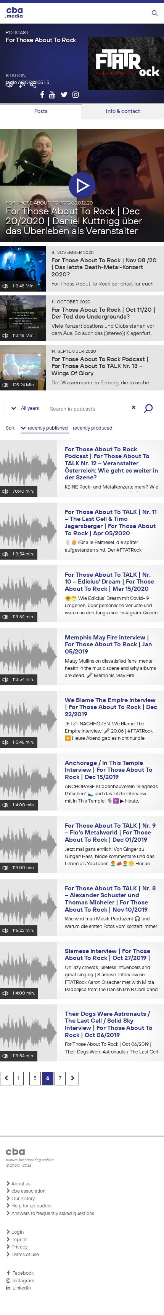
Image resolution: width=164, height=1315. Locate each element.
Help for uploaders (30, 1206)
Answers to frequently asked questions (52, 1213)
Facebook (22, 1273)
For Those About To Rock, (49, 203)
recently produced (93, 428)
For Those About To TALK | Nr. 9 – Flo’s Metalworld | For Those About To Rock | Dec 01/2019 (110, 833)
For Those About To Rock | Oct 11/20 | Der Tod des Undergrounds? (103, 313)
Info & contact (123, 111)
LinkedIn (20, 1288)
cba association (27, 1191)
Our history (22, 1198)
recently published (47, 428)
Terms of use (24, 1254)
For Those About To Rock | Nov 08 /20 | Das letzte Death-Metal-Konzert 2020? (104, 268)
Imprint (18, 1239)
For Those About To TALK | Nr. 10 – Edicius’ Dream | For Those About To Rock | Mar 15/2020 (109, 582)
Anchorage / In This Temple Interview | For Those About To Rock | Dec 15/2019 (109, 770)
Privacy (18, 1247)
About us (20, 1184)
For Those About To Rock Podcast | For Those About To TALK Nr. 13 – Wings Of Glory (99, 367)
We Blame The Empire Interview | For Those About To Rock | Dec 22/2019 (111, 708)
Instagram (22, 1281)
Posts (41, 111)
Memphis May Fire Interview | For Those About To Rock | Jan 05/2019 (108, 645)
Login (17, 1232)
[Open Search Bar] (154, 13)
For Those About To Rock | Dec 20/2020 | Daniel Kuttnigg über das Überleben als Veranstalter (74, 221)
